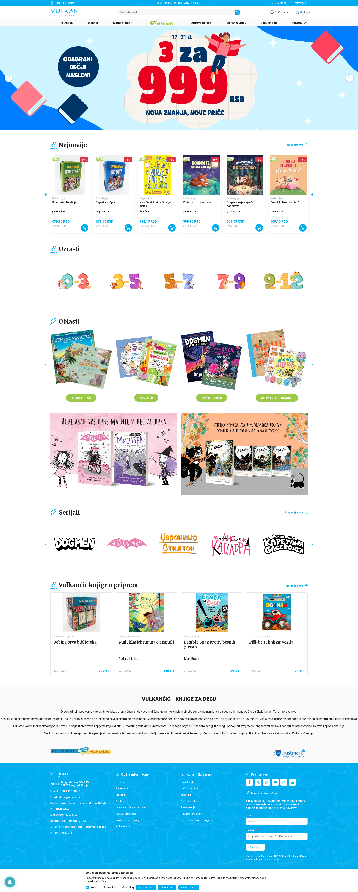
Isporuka (186, 794)
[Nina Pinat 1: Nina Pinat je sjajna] (114, 175)
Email (249, 815)
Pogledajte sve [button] (294, 585)
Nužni (94, 887)
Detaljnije (104, 671)
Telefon (250, 830)
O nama (120, 782)
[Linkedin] (292, 782)
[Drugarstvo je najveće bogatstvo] (201, 175)
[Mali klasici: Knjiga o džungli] (146, 612)
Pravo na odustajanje (128, 820)
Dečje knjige (58, 198)
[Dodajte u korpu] (84, 228)
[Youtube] (275, 782)
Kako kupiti (187, 782)
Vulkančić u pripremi (64, 636)
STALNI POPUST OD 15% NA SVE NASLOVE (179, 3)
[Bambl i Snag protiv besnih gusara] (211, 612)
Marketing (128, 887)
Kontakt (120, 801)
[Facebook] (249, 782)
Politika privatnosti (126, 813)
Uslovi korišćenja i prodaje (131, 807)
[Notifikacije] (10, 882)
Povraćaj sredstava (192, 813)
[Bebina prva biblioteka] (81, 612)
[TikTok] (283, 782)
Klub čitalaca (123, 826)
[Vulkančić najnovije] (55, 159)
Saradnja (121, 794)
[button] (302, 12)
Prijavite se (255, 847)
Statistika (109, 887)
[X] (258, 782)
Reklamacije (188, 807)
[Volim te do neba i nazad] (158, 175)
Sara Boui (101, 211)
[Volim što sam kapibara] (288, 175)
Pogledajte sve (294, 144)
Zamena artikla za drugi (195, 820)
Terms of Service (266, 859)
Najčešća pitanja (190, 801)
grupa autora (58, 211)
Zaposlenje (122, 788)
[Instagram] (266, 782)
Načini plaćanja (189, 788)
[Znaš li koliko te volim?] (245, 175)
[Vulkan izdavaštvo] (64, 12)
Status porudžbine (65, 3)
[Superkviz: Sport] (70, 175)
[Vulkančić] (161, 22)
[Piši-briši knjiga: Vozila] (276, 612)
